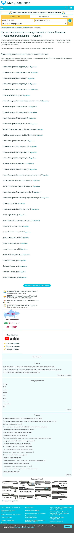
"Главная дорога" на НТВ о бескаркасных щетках (18, 429)
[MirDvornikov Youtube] (37, 342)
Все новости (60, 375)
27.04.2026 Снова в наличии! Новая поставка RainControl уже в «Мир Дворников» (29, 366)
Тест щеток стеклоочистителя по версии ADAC (17, 432)
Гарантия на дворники (7, 520)
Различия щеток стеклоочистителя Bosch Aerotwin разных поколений (25, 427)
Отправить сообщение (56, 521)
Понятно (68, 526)
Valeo (4, 398)
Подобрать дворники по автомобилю (37, 285)
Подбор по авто (15, 16)
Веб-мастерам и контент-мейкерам (35, 513)
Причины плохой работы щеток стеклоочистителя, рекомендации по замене (27, 438)
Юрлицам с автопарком (32, 510)
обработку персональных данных (24, 527)
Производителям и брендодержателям (31, 516)
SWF (4, 406)
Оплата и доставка (6, 517)
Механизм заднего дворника (12, 457)
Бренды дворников (37, 381)
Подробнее (33, 67)
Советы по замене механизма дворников (16, 463)
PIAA (4, 387)
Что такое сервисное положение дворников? (17, 443)
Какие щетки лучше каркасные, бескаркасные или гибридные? (23, 418)
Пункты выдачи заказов (21, 27)
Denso (5, 390)
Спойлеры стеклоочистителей (12, 424)
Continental (6, 404)
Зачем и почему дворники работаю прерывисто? (18, 452)
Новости (37, 363)
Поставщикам (29, 507)
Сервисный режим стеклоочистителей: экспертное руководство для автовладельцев (29, 421)
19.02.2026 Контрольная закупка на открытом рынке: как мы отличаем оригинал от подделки (32, 369)
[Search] (70, 21)
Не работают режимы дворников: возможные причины (20, 469)
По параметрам (44, 16)
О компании (4, 523)
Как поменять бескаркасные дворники (15, 455)
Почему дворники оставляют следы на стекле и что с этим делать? (24, 460)
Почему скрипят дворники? (11, 471)
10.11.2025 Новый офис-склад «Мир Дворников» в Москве (21, 372)
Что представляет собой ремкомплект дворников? (19, 441)
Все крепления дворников (10, 501)
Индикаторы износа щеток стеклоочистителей (17, 466)
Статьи (37, 415)
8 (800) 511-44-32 (54, 519)
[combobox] (18, 20)
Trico (4, 395)
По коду (65, 16)
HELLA (5, 384)
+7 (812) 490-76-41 (55, 514)
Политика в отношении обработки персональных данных (35, 520)
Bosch (5, 392)
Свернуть (68, 375)
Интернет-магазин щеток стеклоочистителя (8, 511)
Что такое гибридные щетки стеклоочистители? (18, 449)
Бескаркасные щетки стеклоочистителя (15, 435)
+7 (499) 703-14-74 (57, 509)
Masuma (5, 401)
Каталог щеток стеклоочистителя (11, 514)
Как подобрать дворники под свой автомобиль (17, 446)
